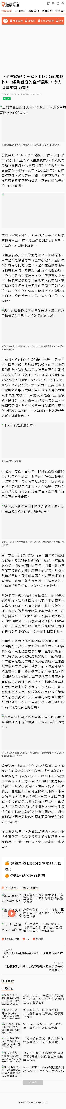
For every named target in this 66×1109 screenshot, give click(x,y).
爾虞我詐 (40, 939)
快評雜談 (47, 11)
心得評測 (20, 11)
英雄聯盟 (18, 20)
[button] (62, 3)
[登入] (58, 3)
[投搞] (48, 3)
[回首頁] (10, 4)
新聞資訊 (34, 11)
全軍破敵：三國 (11, 939)
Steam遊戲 (47, 20)
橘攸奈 (32, 20)
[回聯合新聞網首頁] (3, 4)
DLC (27, 939)
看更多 (33, 1082)
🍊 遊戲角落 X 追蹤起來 (25, 875)
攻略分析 (7, 11)
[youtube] (53, 3)
